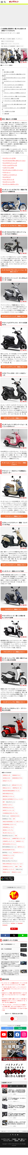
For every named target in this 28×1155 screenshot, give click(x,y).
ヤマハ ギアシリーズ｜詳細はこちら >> (14, 652)
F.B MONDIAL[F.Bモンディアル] (10, 813)
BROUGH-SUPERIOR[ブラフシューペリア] (13, 799)
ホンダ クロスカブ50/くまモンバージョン (14, 160)
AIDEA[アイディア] (7, 781)
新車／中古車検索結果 (6, 949)
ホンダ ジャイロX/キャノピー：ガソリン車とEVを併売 (13, 108)
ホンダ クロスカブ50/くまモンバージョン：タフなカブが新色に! (13, 78)
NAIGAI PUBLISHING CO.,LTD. (15, 1143)
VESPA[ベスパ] (6, 872)
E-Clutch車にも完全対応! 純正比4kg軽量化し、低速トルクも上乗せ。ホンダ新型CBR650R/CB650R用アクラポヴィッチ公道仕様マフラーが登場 (17, 1114)
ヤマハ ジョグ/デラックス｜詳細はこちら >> (14, 367)
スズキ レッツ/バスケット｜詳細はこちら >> (14, 565)
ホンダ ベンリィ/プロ (9, 182)
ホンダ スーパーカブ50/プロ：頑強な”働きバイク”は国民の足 (13, 75)
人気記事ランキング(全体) (8, 111)
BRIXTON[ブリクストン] (8, 796)
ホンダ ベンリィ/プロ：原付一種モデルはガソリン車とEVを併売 (14, 105)
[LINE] (22, 935)
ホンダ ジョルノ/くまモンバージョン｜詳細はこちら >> (14, 463)
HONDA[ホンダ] (6, 775)
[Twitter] (14, 935)
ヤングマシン (19, 38)
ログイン (7, 1028)
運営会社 (16, 1140)
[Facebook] (5, 935)
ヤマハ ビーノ (7, 172)
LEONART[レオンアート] (8, 841)
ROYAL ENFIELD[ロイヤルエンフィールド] (13, 863)
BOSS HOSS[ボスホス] (8, 793)
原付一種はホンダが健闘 (8, 72)
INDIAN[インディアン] (8, 830)
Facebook (20, 923)
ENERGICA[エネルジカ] (8, 807)
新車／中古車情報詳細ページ (8, 944)
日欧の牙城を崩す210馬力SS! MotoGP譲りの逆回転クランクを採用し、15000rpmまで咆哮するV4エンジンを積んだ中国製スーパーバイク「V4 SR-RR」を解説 (10, 964)
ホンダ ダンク (7, 177)
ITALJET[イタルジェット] (8, 833)
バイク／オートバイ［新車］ (13, 1131)
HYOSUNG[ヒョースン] (8, 827)
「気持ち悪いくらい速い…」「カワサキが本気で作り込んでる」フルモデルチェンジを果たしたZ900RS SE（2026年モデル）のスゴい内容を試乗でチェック (10, 972)
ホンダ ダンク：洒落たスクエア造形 (10, 98)
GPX (14, 819)
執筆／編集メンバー (22, 1139)
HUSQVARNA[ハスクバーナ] (9, 824)
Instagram (4, 925)
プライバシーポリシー (8, 1140)
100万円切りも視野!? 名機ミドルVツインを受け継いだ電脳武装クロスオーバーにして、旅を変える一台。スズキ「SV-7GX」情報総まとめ (14, 1000)
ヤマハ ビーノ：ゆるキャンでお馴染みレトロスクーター (14, 93)
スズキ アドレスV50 (8, 168)
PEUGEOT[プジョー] (18, 852)
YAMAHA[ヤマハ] (16, 775)
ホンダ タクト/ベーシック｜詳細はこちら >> (14, 316)
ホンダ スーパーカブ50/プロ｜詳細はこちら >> (14, 226)
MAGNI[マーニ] (19, 841)
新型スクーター (20, 46)
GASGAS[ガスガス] (14, 816)
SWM (16, 866)
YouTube (13, 923)
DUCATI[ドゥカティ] (7, 804)
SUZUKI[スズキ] (6, 778)
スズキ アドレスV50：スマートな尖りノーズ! (12, 87)
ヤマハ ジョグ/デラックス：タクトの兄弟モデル (12, 84)
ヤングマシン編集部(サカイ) (13, 1101)
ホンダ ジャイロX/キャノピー (11, 184)
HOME (4, 1131)
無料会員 (20, 1028)
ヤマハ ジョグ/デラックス (10, 165)
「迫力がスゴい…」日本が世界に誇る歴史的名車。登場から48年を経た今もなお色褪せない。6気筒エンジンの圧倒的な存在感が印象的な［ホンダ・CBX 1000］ (17, 1091)
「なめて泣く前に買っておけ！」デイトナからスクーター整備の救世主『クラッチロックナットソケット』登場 (14, 988)
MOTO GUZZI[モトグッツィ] (9, 844)
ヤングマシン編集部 (15, 33)
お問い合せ (22, 1140)
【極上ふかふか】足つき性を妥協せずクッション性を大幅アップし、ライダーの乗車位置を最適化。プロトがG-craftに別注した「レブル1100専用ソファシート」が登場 (10, 956)
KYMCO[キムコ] (6, 838)
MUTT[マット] (21, 847)
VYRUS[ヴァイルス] (16, 872)
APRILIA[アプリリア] (17, 785)
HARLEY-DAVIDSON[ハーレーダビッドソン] (13, 821)
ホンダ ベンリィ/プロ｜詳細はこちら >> (14, 702)
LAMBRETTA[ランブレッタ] (18, 838)
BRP (4, 802)
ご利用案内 (14, 1139)
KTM (16, 835)
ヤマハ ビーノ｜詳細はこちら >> (14, 516)
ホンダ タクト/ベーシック (10, 163)
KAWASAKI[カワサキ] (17, 778)
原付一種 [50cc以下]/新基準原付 (8, 46)
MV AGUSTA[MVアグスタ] (9, 849)
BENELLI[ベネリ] (7, 788)
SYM (20, 866)
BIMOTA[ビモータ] (17, 788)
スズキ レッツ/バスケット (10, 175)
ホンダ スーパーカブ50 (9, 158)
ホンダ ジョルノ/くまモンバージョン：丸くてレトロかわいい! (14, 90)
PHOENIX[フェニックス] (8, 855)
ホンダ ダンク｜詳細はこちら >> (14, 609)
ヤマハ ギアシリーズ (8, 179)
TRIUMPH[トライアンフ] (8, 869)
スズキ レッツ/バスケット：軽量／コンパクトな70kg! (14, 96)
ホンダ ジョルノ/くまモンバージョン (13, 170)
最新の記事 (5, 113)
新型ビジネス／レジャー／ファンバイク (10, 43)
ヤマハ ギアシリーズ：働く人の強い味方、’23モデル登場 (14, 101)
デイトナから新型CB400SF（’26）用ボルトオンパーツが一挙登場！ (17, 1099)
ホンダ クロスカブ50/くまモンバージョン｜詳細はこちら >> (14, 271)
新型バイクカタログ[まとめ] (7, 41)
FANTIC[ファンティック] (8, 810)
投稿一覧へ (13, 928)
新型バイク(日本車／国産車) (9, 38)
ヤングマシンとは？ (5, 1139)
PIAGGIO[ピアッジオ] (8, 858)
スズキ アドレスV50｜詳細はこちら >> (14, 418)
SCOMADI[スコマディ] (8, 866)
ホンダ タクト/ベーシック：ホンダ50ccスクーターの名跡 (13, 82)
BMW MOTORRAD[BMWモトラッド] (11, 790)
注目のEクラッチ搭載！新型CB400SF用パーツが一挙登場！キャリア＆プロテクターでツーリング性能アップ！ (14, 994)
